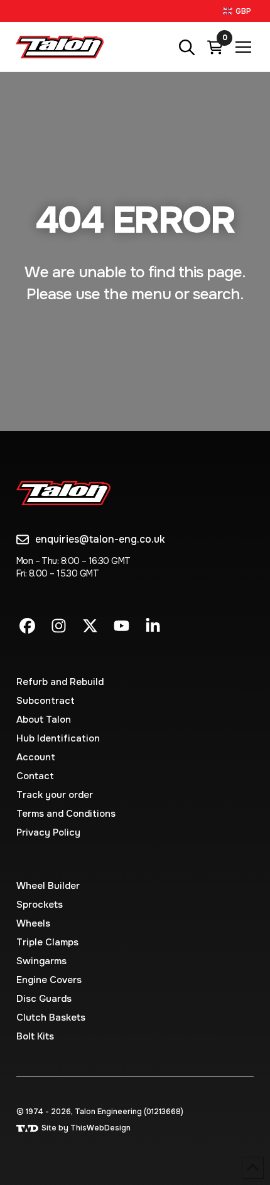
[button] (238, 11)
